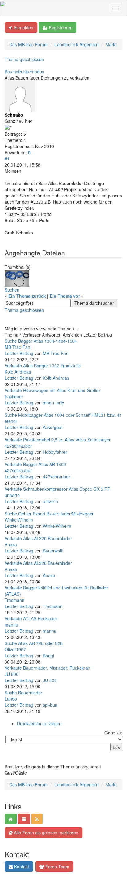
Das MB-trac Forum (28, 44)
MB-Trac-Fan (17, 347)
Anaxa (11, 544)
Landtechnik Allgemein (77, 44)
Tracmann (14, 600)
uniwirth (12, 495)
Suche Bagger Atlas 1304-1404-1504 (41, 341)
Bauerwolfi (53, 551)
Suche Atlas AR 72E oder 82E (34, 643)
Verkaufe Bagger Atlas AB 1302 (35, 464)
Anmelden (22, 27)
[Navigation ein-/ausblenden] (115, 8)
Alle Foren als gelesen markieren (45, 832)
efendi (11, 421)
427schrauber (18, 446)
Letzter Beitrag (19, 353)
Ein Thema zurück (27, 296)
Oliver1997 (15, 649)
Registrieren (59, 27)
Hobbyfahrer (55, 452)
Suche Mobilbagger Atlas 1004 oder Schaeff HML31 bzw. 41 (63, 415)
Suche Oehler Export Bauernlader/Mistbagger (49, 514)
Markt (111, 44)
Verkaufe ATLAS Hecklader (31, 618)
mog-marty (53, 402)
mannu (11, 625)
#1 (7, 158)
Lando (11, 699)
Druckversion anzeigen (39, 723)
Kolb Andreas (18, 372)
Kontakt (21, 866)
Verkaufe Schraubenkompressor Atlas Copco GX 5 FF (57, 489)
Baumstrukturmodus (24, 71)
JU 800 (11, 674)
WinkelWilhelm (19, 520)
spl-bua (50, 705)
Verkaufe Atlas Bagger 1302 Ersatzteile (43, 365)
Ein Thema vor (65, 296)
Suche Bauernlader (23, 692)
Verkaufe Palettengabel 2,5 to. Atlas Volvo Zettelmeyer (58, 439)
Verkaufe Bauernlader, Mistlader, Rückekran (47, 668)
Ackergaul (52, 427)
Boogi (48, 655)
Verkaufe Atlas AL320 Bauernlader (38, 538)
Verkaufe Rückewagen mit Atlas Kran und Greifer (52, 390)
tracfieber (14, 396)
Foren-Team (56, 866)
